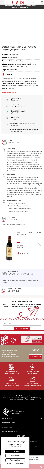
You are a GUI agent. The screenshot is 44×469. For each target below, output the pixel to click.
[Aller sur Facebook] (18, 436)
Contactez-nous (33, 373)
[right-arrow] (39, 246)
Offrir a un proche (35, 350)
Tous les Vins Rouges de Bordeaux (19, 206)
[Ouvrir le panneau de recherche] (37, 2)
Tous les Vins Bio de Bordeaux (18, 211)
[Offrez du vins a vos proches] (22, 339)
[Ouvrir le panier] (41, 2)
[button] (32, 2)
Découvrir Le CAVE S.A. (12, 373)
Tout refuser (15, 456)
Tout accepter (15, 451)
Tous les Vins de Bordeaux (16, 203)
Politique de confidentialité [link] (15, 463)
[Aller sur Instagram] (23, 436)
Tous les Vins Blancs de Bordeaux (19, 209)
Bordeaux (14, 54)
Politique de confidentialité (30, 447)
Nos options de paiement (33, 385)
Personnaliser (15, 460)
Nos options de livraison (12, 385)
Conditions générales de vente (29, 442)
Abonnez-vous (22, 329)
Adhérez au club (35, 356)
